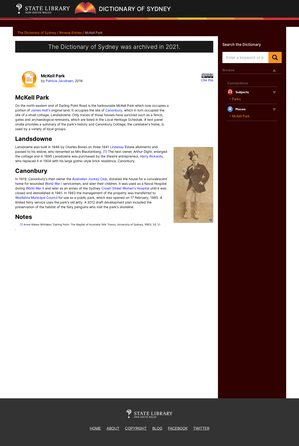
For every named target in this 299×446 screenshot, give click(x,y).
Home (95, 428)
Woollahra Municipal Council (36, 198)
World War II (35, 188)
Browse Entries (70, 33)
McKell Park (241, 116)
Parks (236, 99)
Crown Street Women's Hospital (125, 188)
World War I (53, 184)
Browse (228, 70)
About (113, 428)
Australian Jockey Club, (90, 179)
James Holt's (40, 110)
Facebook (178, 428)
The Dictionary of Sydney (37, 33)
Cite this (207, 80)
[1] (105, 151)
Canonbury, (114, 110)
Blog (157, 428)
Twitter (201, 428)
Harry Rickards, (152, 156)
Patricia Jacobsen (59, 81)
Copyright (136, 428)
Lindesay (117, 147)
